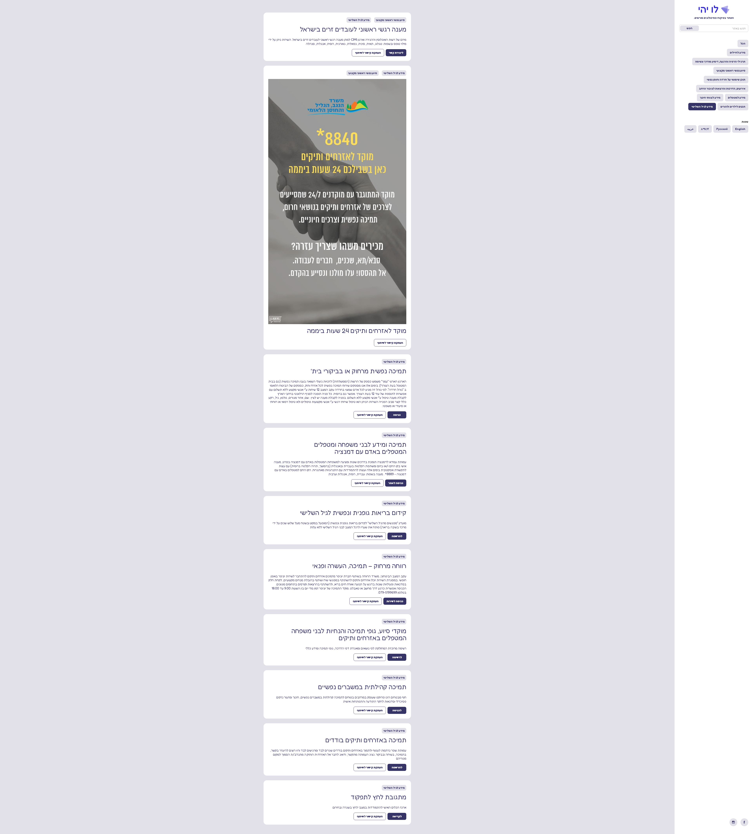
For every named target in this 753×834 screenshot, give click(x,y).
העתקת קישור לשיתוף (368, 52)
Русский (722, 129)
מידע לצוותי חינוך (710, 97)
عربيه (690, 129)
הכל (742, 43)
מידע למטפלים (736, 97)
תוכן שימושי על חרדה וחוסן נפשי (726, 79)
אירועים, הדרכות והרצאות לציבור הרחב (722, 88)
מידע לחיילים (737, 52)
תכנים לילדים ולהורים (732, 106)
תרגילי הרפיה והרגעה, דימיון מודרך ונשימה (720, 61)
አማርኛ (705, 129)
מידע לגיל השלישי (702, 106)
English (740, 129)
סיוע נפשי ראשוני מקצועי (730, 70)
